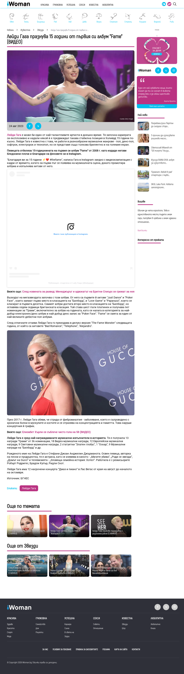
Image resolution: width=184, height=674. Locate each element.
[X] (166, 70)
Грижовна (58, 4)
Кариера (68, 624)
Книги (153, 628)
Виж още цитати (157, 106)
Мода (9, 636)
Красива (45, 4)
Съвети (96, 624)
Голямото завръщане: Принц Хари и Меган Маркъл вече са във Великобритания (108, 570)
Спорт (10, 632)
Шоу (123, 628)
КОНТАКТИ (136, 649)
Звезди (125, 624)
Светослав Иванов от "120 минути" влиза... (161, 149)
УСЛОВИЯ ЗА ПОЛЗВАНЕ (62, 649)
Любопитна (107, 4)
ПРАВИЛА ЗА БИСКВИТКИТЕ (87, 649)
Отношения (98, 628)
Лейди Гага (29, 488)
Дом (37, 628)
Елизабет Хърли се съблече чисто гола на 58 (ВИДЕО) (56, 432)
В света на (69, 632)
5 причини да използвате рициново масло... (163, 137)
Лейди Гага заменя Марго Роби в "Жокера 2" (65, 532)
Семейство (40, 624)
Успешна (71, 4)
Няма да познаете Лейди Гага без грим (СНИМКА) (26, 532)
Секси (82, 4)
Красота (10, 628)
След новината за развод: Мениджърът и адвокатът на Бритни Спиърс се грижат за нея (78, 291)
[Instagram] (174, 70)
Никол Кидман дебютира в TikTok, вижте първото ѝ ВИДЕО (65, 572)
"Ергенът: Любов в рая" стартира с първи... (161, 173)
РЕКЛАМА (106, 649)
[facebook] (158, 70)
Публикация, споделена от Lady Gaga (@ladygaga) (70, 283)
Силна (67, 628)
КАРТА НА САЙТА (120, 649)
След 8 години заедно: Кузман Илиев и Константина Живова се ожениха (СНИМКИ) (25, 570)
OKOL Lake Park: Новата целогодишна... (162, 186)
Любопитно (155, 624)
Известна (93, 4)
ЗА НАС (45, 649)
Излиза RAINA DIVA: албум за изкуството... (162, 161)
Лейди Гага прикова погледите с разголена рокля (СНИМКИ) (107, 532)
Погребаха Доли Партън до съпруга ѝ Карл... (162, 125)
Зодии (67, 636)
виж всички (142, 230)
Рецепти (39, 632)
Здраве (10, 624)
